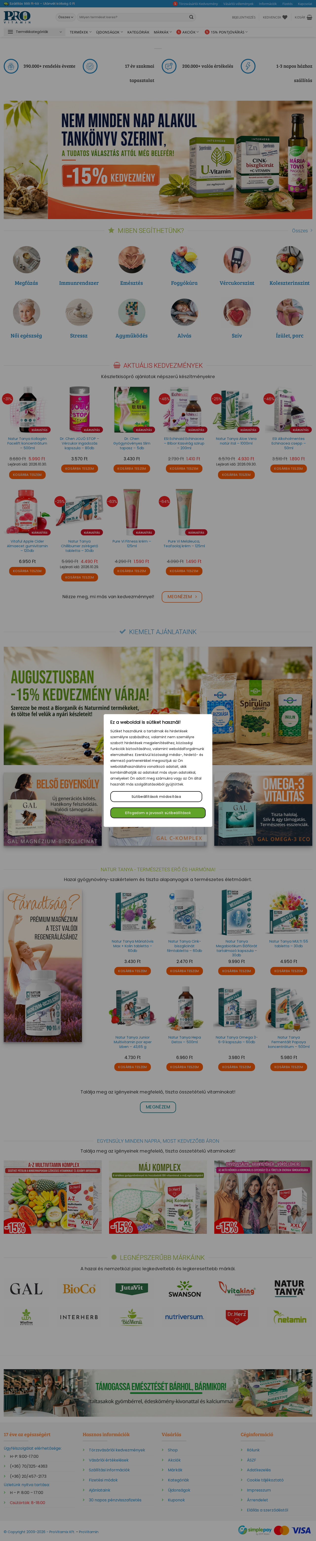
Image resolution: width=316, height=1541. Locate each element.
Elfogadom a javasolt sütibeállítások (158, 812)
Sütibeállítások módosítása (156, 796)
